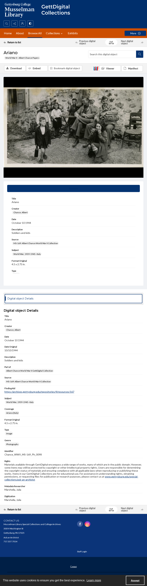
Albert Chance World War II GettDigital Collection (29, 370)
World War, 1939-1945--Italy (27, 254)
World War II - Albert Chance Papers (22, 57)
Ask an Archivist (11, 537)
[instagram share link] (87, 524)
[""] (57, 10)
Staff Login (82, 551)
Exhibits (73, 33)
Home (8, 33)
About (20, 33)
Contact (73, 566)
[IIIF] (96, 68)
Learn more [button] (94, 580)
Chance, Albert (20, 212)
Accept (135, 580)
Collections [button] (53, 33)
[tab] (73, 188)
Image (9, 433)
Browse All (35, 33)
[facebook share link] (80, 524)
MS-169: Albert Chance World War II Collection (35, 243)
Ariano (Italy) (12, 413)
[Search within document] (139, 54)
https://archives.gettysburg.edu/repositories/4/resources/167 (39, 391)
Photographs (12, 444)
